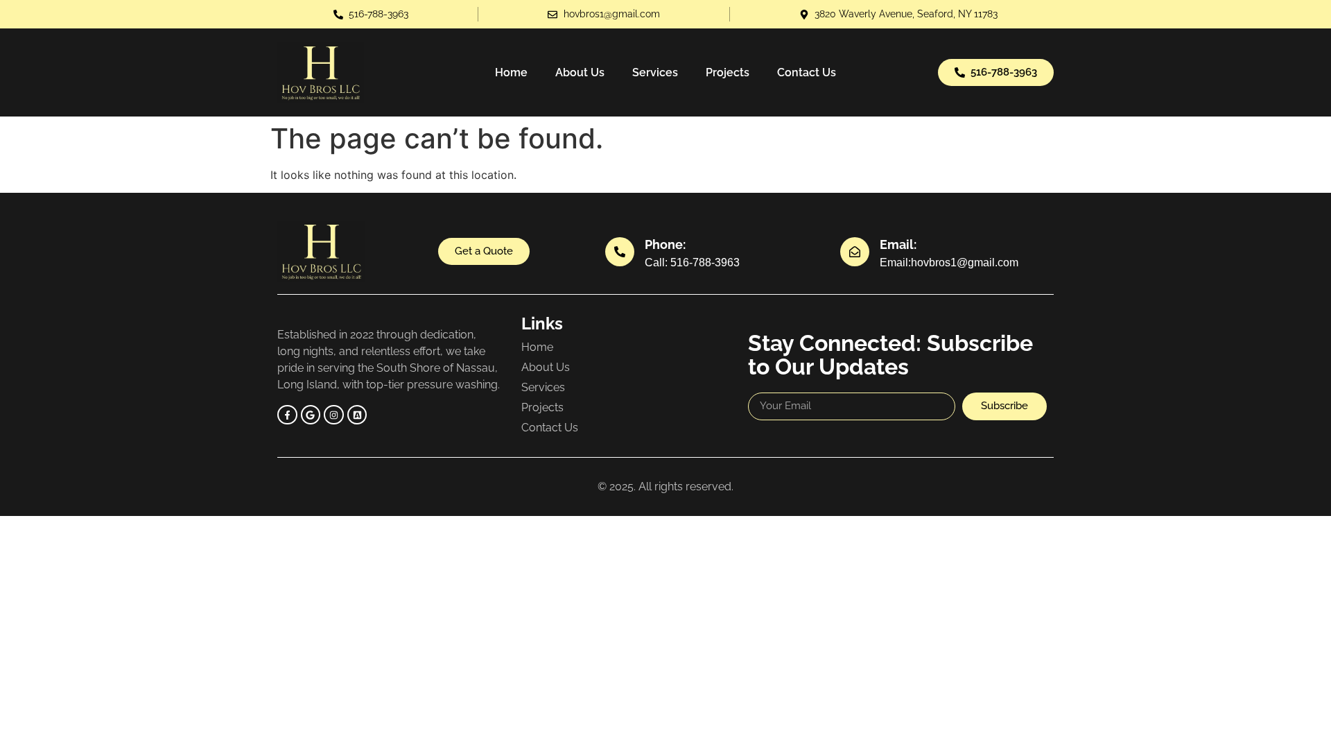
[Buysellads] (357, 415)
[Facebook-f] (287, 415)
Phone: (665, 244)
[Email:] (854, 251)
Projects (727, 72)
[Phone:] (619, 251)
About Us (579, 72)
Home (511, 72)
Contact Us (806, 72)
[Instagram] (334, 415)
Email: (898, 244)
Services (655, 72)
